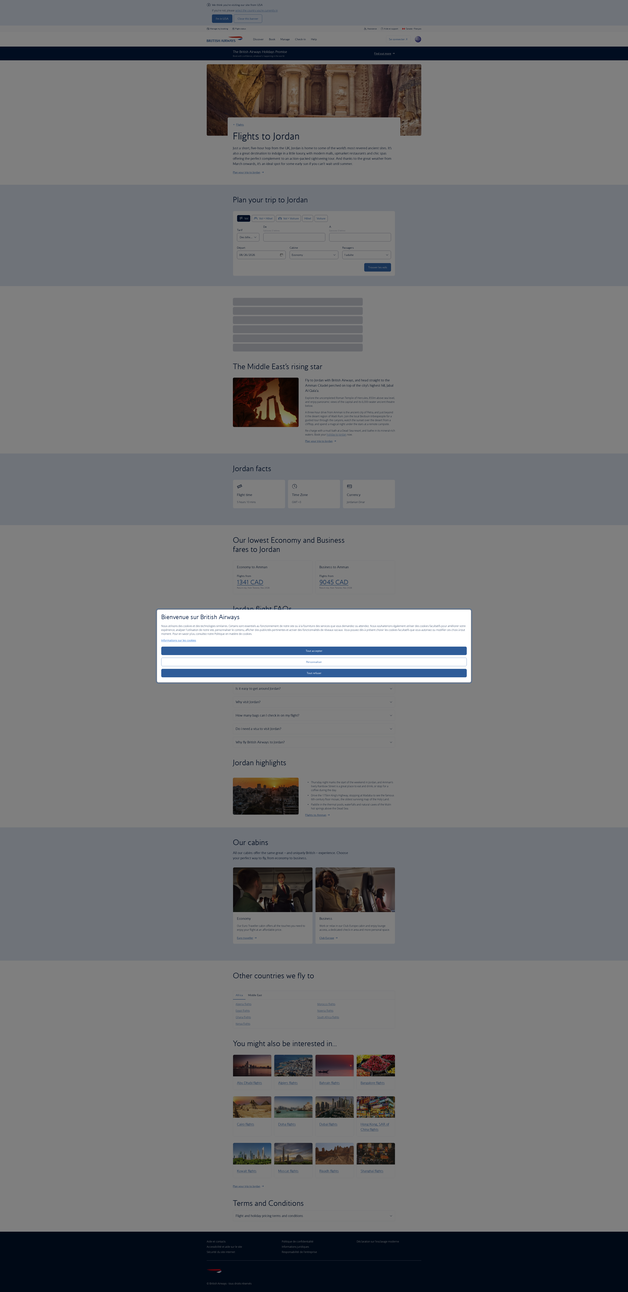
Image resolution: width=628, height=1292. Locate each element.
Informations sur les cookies (178, 640)
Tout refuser (314, 673)
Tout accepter (314, 650)
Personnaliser (314, 662)
